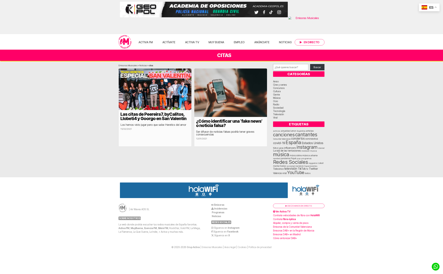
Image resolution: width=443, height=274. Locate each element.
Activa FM (145, 42)
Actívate (168, 42)
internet (321, 148)
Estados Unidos (312, 143)
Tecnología (279, 110)
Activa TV (192, 42)
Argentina (301, 131)
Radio (276, 104)
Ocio (275, 101)
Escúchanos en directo (299, 206)
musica (313, 151)
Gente (276, 94)
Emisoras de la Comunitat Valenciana (292, 226)
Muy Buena (216, 42)
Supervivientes (310, 166)
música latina (296, 155)
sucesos (299, 166)
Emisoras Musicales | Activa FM (125, 42)
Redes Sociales (290, 162)
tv (307, 168)
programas (306, 158)
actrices (276, 131)
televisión (290, 168)
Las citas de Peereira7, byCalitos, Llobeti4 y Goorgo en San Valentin (153, 116)
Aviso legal (230, 247)
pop (299, 158)
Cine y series (280, 84)
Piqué (293, 158)
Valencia (277, 173)
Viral (275, 117)
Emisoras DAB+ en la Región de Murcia (293, 230)
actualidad (285, 131)
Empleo (239, 42)
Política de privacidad (260, 247)
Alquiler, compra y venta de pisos (291, 222)
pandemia (285, 158)
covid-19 (279, 143)
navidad (276, 158)
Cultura (277, 91)
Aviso (276, 81)
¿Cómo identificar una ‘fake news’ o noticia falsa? (229, 123)
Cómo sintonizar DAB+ (285, 238)
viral (284, 173)
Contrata (284, 219)
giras (281, 148)
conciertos (298, 138)
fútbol (275, 148)
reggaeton (313, 163)
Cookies (242, 247)
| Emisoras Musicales (204, 247)
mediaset (305, 151)
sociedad (291, 166)
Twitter (313, 168)
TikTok (302, 168)
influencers (290, 147)
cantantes (306, 134)
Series (283, 166)
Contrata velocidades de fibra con (296, 215)
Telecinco (278, 168)
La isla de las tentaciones (287, 150)
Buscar (317, 67)
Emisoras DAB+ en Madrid (287, 234)
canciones (284, 135)
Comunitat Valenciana (282, 139)
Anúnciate (262, 42)
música (281, 154)
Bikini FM (163, 228)
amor (293, 131)
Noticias (285, 42)
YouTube (295, 172)
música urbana (310, 155)
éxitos (307, 173)
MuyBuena (137, 228)
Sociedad (278, 107)
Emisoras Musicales (128, 65)
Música (277, 97)
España (293, 142)
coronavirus (311, 138)
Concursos (279, 87)
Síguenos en (226, 227)
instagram (307, 147)
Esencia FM (150, 228)
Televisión (278, 114)
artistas (310, 130)
